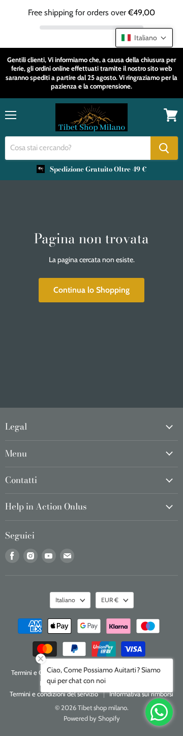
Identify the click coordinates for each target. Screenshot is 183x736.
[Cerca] (164, 148)
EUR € (109, 600)
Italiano (65, 600)
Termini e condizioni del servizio (54, 694)
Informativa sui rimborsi (141, 694)
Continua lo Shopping (91, 290)
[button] (144, 38)
